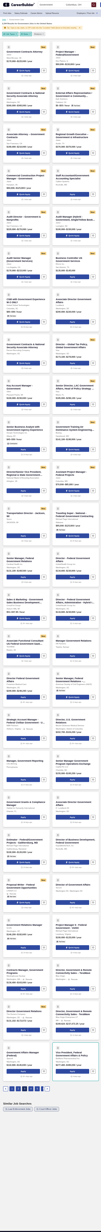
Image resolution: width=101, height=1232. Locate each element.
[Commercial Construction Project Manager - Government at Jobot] (26, 185)
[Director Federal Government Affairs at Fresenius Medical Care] (26, 687)
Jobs (4, 20)
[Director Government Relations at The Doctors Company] (26, 1020)
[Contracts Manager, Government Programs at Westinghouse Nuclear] (26, 979)
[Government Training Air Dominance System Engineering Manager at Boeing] (76, 438)
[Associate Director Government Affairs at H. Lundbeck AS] (76, 809)
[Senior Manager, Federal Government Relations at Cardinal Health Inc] (26, 567)
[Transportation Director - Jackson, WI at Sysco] (26, 524)
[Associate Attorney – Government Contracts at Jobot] (26, 143)
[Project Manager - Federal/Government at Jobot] (76, 61)
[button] (93, 4)
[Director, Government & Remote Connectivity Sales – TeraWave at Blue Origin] (76, 979)
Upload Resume (52, 13)
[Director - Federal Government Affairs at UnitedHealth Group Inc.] (76, 567)
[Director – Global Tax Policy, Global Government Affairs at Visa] (76, 354)
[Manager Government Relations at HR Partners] (76, 648)
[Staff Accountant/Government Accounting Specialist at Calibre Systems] (76, 185)
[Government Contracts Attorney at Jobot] (26, 61)
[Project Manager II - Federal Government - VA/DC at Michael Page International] (76, 936)
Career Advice (36, 13)
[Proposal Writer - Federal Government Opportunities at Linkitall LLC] (26, 893)
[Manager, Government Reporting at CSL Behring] (26, 770)
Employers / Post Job (85, 13)
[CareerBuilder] (19, 5)
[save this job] (44, 70)
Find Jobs (7, 13)
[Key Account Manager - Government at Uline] (26, 395)
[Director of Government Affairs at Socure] (76, 893)
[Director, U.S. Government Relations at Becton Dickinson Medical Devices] (76, 729)
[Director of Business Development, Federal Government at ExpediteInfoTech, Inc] (76, 851)
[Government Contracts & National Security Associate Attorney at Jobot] (26, 102)
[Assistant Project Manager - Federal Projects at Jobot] (76, 481)
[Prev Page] (5, 1088)
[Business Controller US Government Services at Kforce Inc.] (76, 267)
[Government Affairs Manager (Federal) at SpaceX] (26, 1062)
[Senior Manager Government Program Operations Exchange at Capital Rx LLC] (76, 770)
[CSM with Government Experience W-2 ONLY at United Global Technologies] (26, 310)
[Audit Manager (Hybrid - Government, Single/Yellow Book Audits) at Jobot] (76, 226)
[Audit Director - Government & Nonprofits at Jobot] (26, 226)
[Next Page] (47, 1088)
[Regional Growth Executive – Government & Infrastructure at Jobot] (76, 143)
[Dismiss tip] (80, 28)
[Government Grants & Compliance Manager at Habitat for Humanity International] (26, 809)
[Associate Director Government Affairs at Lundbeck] (76, 310)
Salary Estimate (20, 13)
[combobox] (51, 5)
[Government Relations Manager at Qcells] (26, 936)
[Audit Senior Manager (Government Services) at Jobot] (26, 267)
